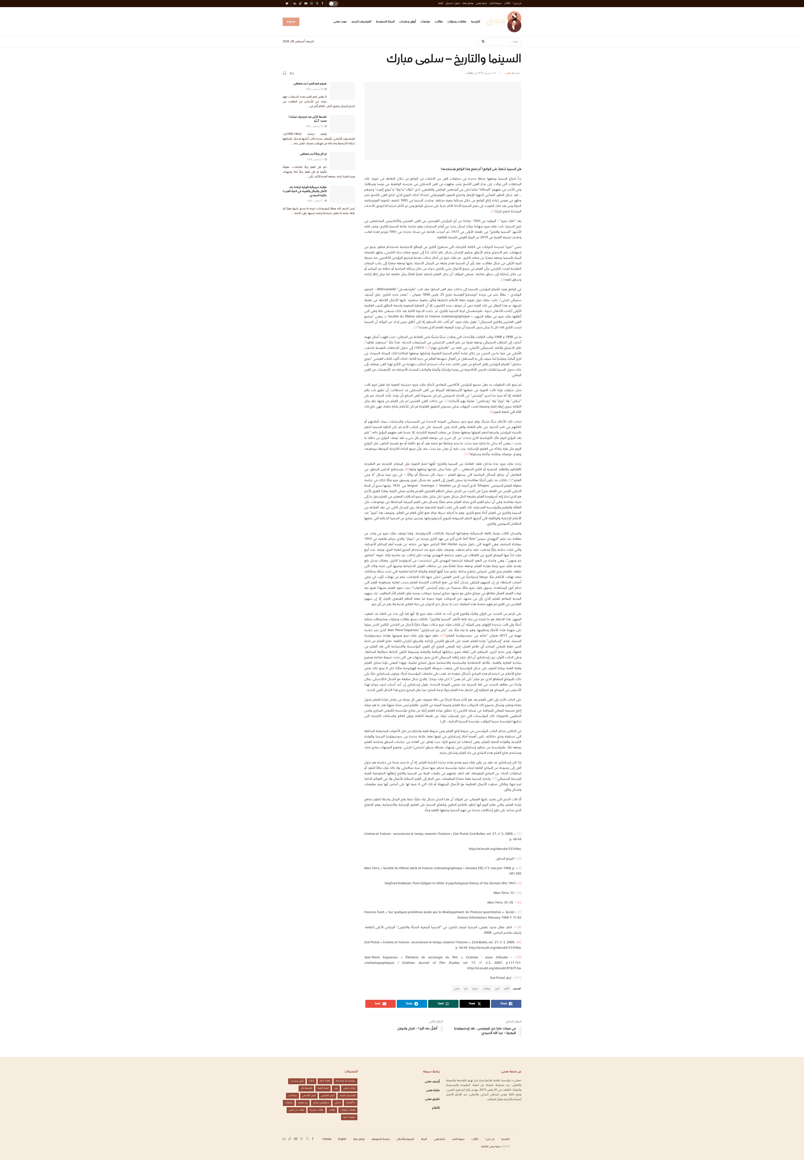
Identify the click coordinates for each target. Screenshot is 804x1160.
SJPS (311, 1081)
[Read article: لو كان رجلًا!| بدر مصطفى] (342, 161)
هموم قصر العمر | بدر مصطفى (310, 83)
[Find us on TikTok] (300, 4)
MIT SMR (325, 1081)
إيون (336, 1088)
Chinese (326, 1139)
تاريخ (497, 989)
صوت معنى (340, 21)
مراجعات (425, 21)
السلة (424, 1139)
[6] (492, 412)
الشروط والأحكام (405, 1139)
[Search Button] (481, 41)
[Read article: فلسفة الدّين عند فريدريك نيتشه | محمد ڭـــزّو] (342, 124)
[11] (494, 779)
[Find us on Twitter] (307, 1139)
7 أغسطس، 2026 (315, 159)
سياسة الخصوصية (381, 1139)
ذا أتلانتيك (350, 1102)
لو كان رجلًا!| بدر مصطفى (313, 154)
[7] (467, 454)
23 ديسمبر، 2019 (486, 73)
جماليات (486, 989)
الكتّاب (507, 3)
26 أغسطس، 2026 (315, 89)
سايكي (337, 1102)
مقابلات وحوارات (456, 21)
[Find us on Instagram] (301, 1139)
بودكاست (292, 1095)
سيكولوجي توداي (321, 1102)
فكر (466, 989)
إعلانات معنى (349, 1088)
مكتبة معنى (433, 1090)
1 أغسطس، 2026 (315, 201)
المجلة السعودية (385, 21)
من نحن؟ (517, 3)
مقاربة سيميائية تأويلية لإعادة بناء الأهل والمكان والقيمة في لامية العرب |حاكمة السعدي (305, 191)
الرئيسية (475, 21)
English (342, 1139)
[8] (407, 469)
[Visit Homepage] (503, 21)
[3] (416, 327)
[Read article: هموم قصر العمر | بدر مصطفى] (342, 91)
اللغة (440, 3)
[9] (511, 480)
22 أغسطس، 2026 (315, 126)
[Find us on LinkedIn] (284, 1139)
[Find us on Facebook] (313, 1139)
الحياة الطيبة (323, 1088)
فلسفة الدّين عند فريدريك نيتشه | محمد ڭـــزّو (307, 119)
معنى (508, 73)
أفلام (506, 989)
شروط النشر (495, 3)
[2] (503, 280)
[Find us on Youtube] (295, 1139)
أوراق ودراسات (407, 21)
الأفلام (436, 1108)
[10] (444, 636)
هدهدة (291, 22)
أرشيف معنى (432, 1081)
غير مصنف (303, 1102)
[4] (427, 348)
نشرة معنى (481, 3)
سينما (475, 989)
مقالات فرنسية (316, 1110)
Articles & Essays (345, 1081)
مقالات (439, 21)
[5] (447, 401)
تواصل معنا (468, 3)
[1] (493, 211)
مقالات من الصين (296, 1110)
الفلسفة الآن (306, 1088)
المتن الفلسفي (327, 1095)
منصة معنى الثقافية (490, 1147)
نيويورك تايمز (349, 1117)
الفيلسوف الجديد (361, 21)
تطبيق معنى (432, 1099)
